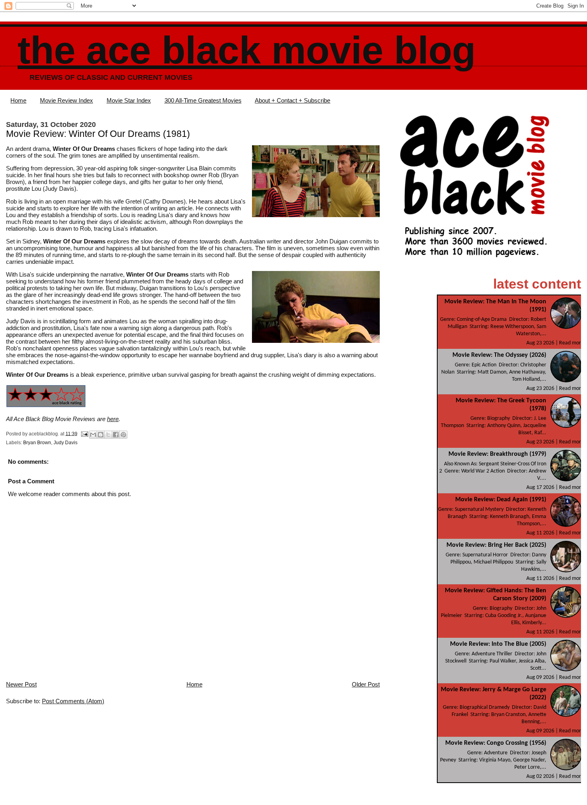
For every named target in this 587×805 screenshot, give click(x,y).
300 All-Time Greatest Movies (203, 100)
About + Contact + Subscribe (292, 100)
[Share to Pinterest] (123, 435)
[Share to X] (108, 435)
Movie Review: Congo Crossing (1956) (495, 743)
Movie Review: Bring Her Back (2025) (496, 545)
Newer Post (21, 684)
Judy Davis (65, 442)
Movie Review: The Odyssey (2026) (499, 355)
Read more (571, 343)
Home (18, 100)
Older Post (366, 684)
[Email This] (93, 435)
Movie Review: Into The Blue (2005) (498, 644)
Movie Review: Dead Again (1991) (500, 499)
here (113, 418)
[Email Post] (84, 433)
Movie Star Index (129, 100)
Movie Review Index (66, 100)
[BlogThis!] (101, 435)
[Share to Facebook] (116, 435)
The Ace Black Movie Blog (247, 50)
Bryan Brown (37, 442)
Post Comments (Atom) (73, 701)
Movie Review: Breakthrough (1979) (497, 454)
